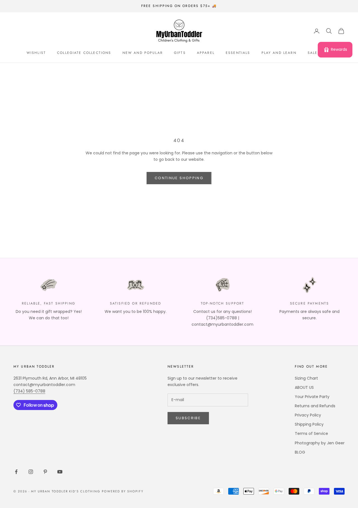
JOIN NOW (289, 486)
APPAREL (206, 52)
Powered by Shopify (122, 491)
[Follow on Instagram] (31, 472)
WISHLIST (36, 52)
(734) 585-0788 (29, 391)
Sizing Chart (306, 378)
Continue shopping (179, 178)
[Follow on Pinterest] (45, 472)
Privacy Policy (308, 415)
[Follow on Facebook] (16, 472)
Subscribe (188, 418)
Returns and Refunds (315, 406)
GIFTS (180, 52)
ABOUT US (304, 387)
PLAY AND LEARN (279, 52)
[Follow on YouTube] (60, 472)
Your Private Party (312, 396)
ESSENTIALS (238, 52)
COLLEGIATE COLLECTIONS (84, 52)
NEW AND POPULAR (143, 52)
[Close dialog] (345, 428)
